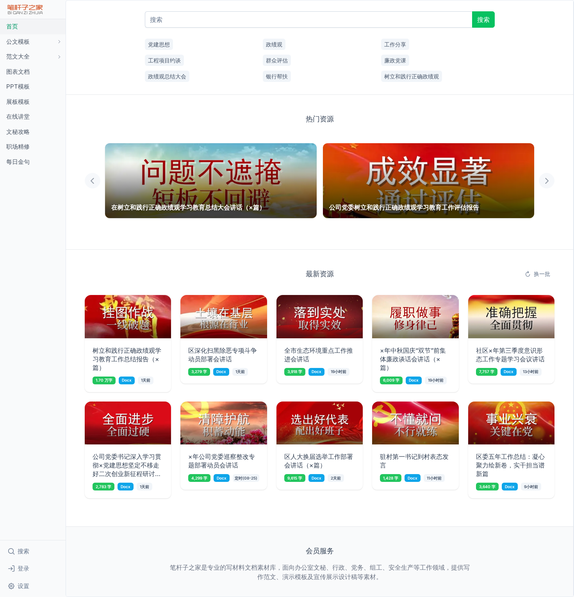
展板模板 (18, 101)
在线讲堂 (18, 116)
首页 (12, 26)
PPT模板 (18, 86)
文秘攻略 (18, 131)
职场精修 (18, 146)
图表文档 (18, 71)
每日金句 (18, 161)
